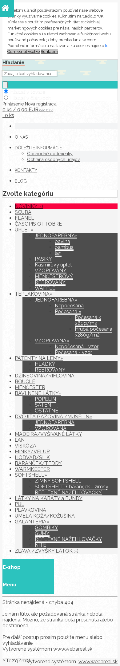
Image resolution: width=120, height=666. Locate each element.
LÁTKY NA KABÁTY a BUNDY (48, 498)
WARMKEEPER (32, 469)
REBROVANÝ (50, 282)
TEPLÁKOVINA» (33, 294)
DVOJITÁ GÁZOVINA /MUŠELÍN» (53, 417)
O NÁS (21, 137)
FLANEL (24, 218)
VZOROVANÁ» (52, 341)
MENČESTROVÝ (54, 276)
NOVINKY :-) (29, 206)
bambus (64, 247)
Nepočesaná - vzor (76, 346)
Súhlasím (49, 51)
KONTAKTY (26, 170)
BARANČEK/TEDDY (38, 463)
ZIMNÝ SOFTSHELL (58, 481)
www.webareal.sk (72, 649)
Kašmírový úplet (53, 265)
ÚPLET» (24, 230)
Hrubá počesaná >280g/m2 (93, 332)
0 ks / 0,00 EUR (27, 109)
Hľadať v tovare (27, 92)
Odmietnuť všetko (23, 51)
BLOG (21, 181)
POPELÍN (45, 399)
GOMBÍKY (46, 527)
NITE (40, 545)
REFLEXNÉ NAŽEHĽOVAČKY (68, 492)
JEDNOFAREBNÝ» (56, 235)
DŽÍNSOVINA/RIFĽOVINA (44, 376)
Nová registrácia (41, 103)
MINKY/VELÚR (32, 452)
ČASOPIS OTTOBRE (38, 224)
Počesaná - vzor (73, 352)
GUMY (42, 533)
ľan (58, 253)
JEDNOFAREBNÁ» (56, 300)
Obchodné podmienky (50, 153)
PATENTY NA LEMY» (39, 358)
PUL (19, 504)
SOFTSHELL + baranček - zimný (71, 487)
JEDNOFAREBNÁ (54, 422)
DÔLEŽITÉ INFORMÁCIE (38, 147)
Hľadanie (13, 62)
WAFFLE (45, 288)
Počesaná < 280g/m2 (88, 320)
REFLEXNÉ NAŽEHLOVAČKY (68, 539)
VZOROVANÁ (50, 428)
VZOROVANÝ (50, 271)
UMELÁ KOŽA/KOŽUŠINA (45, 516)
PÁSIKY (43, 259)
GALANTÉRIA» (32, 522)
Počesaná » (68, 311)
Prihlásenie (13, 103)
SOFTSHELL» (31, 475)
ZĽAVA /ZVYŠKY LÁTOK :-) (46, 551)
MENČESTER (30, 387)
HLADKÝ (45, 364)
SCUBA (23, 212)
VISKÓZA (25, 446)
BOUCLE (25, 381)
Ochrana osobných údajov (53, 159)
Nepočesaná (69, 306)
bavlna (62, 241)
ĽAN (20, 440)
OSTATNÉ (46, 411)
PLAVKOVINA (30, 510)
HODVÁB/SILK (32, 457)
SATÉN (43, 405)
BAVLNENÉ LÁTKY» (38, 393)
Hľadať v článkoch (30, 98)
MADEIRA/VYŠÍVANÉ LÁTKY (48, 434)
